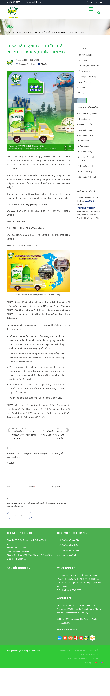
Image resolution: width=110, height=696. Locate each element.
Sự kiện (81, 88)
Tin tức (19, 32)
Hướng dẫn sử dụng (87, 77)
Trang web (55, 486)
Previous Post (24, 434)
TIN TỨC (95, 659)
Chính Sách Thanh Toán (69, 540)
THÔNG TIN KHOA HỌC (77, 659)
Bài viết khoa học (86, 55)
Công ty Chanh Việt (27, 64)
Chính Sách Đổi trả (67, 555)
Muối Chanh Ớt (85, 124)
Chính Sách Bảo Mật (68, 545)
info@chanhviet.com (34, 2)
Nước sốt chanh (85, 130)
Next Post (52, 434)
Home (9, 32)
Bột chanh (82, 60)
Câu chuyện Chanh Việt (88, 66)
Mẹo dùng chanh (85, 82)
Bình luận (11, 463)
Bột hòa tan (85, 146)
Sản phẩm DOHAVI (87, 177)
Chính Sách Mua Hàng (69, 550)
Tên (9, 486)
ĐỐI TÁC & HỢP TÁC (90, 655)
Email (32, 486)
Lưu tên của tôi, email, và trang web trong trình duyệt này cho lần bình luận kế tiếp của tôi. (37, 504)
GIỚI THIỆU (80, 651)
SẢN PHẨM (94, 651)
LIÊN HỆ (87, 663)
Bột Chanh (84, 141)
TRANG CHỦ (65, 651)
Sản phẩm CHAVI (86, 135)
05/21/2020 (34, 60)
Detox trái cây (84, 71)
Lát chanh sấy (86, 151)
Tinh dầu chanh (86, 166)
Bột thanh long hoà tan (88, 113)
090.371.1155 (14, 2)
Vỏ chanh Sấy (86, 171)
